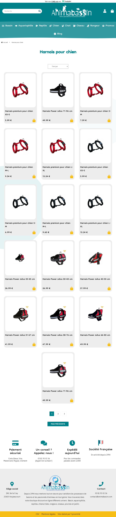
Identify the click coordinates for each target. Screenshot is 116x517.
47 (46, 344)
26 (9, 288)
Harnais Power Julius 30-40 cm (57, 279)
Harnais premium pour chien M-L (19, 169)
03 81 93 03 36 (44, 453)
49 (47, 120)
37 (84, 288)
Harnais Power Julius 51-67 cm (20, 335)
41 (9, 344)
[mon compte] (105, 11)
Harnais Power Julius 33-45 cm (20, 279)
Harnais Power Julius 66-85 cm (95, 335)
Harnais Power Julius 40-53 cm (95, 279)
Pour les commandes (72, 453)
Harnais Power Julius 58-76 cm (57, 335)
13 (46, 176)
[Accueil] (71, 11)
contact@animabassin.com (101, 497)
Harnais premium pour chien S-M (95, 113)
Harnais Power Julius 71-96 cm (57, 111)
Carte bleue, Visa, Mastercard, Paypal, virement (15, 454)
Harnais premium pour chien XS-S (19, 113)
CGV (37, 514)
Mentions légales (48, 514)
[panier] (111, 11)
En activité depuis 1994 (100, 451)
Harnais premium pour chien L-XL (58, 169)
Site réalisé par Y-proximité (69, 514)
